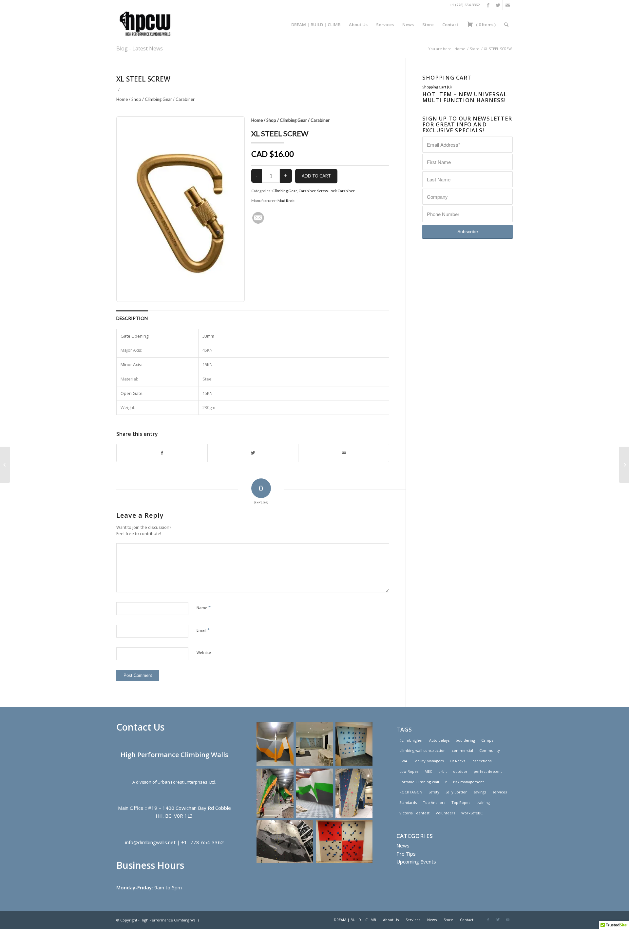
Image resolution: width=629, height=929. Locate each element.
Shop (136, 99)
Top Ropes (460, 802)
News (403, 845)
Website (204, 652)
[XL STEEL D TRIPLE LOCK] (5, 465)
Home (459, 48)
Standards (408, 802)
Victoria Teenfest (414, 812)
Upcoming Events (416, 861)
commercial (462, 750)
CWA (403, 760)
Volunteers (445, 812)
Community (489, 750)
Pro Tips (406, 853)
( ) (485, 25)
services (499, 792)
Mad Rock (286, 200)
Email (203, 630)
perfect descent (488, 771)
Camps (487, 740)
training (483, 802)
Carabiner (185, 99)
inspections (481, 760)
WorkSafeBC (472, 812)
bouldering (465, 740)
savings (480, 792)
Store (474, 48)
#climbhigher (411, 740)
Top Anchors (434, 802)
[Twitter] (498, 5)
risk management (468, 781)
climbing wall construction (422, 750)
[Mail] (508, 5)
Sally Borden (456, 792)
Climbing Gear (158, 99)
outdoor (460, 771)
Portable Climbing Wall (419, 781)
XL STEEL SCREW (143, 79)
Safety (434, 792)
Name (204, 607)
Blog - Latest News (139, 48)
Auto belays (439, 740)
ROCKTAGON (410, 792)
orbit (442, 771)
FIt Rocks (457, 760)
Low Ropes (408, 771)
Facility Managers (428, 760)
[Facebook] (488, 5)
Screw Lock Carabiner (336, 190)
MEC (428, 771)
